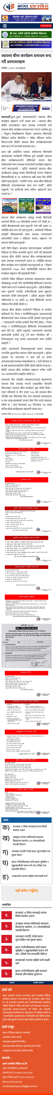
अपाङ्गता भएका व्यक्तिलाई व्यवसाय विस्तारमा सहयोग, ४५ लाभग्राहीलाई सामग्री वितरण (29, 841)
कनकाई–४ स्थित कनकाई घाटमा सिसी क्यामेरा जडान (30, 828)
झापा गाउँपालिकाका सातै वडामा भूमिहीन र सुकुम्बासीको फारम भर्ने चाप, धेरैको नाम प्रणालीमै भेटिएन (30, 865)
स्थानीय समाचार (38, 982)
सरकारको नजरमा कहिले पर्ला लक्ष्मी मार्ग (29, 876)
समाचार (12, 982)
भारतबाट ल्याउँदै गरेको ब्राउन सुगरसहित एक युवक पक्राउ (31, 853)
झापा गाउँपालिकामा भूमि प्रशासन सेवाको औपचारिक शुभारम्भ (31, 973)
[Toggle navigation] (4, 26)
